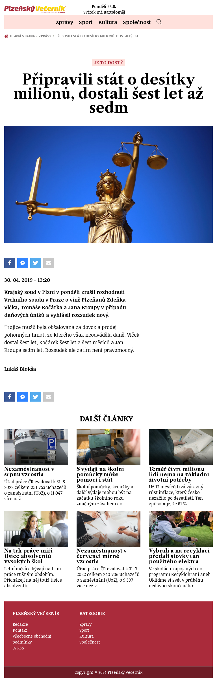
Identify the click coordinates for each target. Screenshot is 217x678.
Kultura (107, 21)
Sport (86, 21)
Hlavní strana (23, 36)
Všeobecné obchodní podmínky (32, 639)
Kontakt (20, 630)
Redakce (20, 624)
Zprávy (64, 21)
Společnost (137, 21)
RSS (20, 648)
